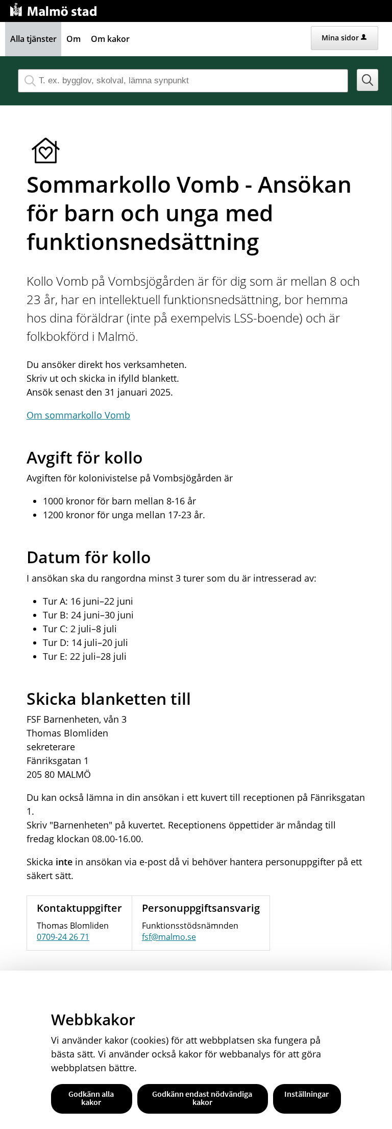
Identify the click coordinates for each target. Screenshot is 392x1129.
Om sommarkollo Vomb (78, 415)
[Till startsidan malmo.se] (55, 8)
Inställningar (306, 1094)
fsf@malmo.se (169, 936)
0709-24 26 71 (63, 936)
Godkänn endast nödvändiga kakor (202, 1098)
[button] (368, 80)
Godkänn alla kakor (91, 1098)
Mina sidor (340, 37)
